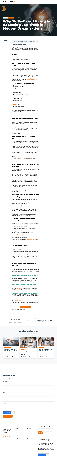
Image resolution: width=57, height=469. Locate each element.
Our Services (29, 426)
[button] (13, 41)
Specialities (29, 431)
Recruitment (5, 17)
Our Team (17, 428)
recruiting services (22, 158)
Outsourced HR (11, 17)
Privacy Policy (46, 445)
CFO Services (22, 1)
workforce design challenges (31, 231)
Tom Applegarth (6, 31)
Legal (28, 435)
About (47, 1)
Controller (15, 104)
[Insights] (28, 320)
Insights (42, 1)
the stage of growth (30, 79)
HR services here (19, 300)
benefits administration (27, 234)
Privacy (28, 436)
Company (17, 426)
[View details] (3, 436)
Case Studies (18, 438)
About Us (17, 430)
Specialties (29, 1)
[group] (25, 41)
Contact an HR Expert (25, 306)
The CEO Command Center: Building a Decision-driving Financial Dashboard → (43, 321)
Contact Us (52, 1)
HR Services (36, 1)
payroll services (18, 234)
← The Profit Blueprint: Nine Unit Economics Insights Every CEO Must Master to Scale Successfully (14, 321)
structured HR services (21, 188)
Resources (18, 435)
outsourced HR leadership (30, 239)
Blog (16, 436)
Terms (28, 438)
